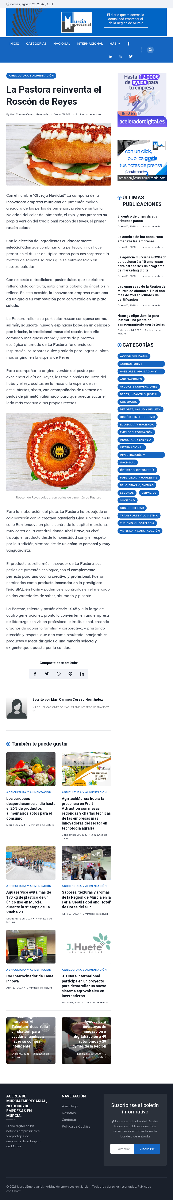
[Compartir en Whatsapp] (59, 674)
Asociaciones (131, 379)
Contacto (69, 1119)
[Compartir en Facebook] (35, 674)
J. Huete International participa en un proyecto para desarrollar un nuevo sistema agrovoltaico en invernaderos (84, 986)
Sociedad (127, 500)
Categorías (36, 43)
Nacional (62, 43)
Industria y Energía (135, 439)
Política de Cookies (76, 1126)
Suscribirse (147, 1149)
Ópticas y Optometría (137, 470)
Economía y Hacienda (137, 424)
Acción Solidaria (134, 356)
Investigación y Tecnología (132, 455)
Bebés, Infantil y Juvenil (139, 394)
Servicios (149, 492)
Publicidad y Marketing (139, 477)
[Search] (150, 50)
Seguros (127, 492)
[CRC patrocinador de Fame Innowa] (30, 946)
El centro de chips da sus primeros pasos (137, 218)
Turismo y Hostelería (137, 523)
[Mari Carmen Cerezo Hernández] (16, 717)
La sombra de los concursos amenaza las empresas (140, 239)
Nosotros (69, 1113)
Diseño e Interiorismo (137, 416)
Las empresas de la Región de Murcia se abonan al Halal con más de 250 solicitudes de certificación (142, 293)
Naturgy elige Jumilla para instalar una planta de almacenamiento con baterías (141, 320)
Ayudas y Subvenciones (139, 386)
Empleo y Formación (136, 432)
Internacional (90, 43)
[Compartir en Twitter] (47, 674)
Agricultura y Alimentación (31, 75)
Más (113, 43)
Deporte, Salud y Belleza (140, 409)
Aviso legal (70, 1106)
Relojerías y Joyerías (137, 485)
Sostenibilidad (132, 507)
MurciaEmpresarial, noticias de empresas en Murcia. (53, 1186)
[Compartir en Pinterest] (70, 674)
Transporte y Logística (139, 515)
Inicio (14, 43)
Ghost (16, 1191)
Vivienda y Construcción (140, 530)
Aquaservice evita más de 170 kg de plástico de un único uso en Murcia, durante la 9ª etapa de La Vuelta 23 (28, 902)
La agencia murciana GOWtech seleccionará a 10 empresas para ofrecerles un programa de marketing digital (142, 263)
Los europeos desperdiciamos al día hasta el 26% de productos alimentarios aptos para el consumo (30, 808)
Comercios (128, 401)
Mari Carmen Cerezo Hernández (30, 114)
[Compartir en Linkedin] (82, 674)
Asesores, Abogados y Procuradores (138, 372)
